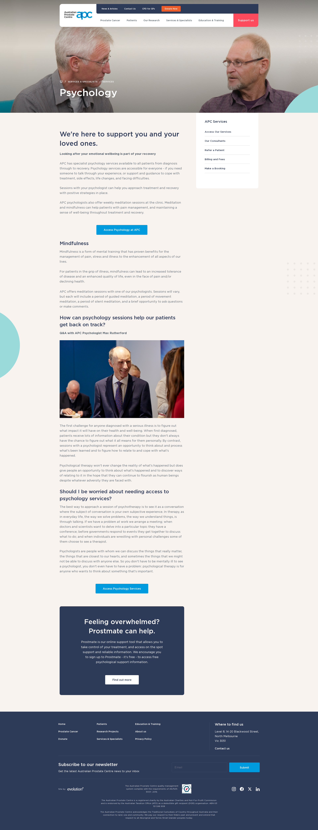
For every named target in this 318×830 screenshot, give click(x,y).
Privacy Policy (143, 739)
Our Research (151, 20)
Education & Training (211, 20)
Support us (246, 20)
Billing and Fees (215, 159)
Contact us (222, 748)
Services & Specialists (179, 20)
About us (140, 731)
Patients (132, 20)
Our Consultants (215, 140)
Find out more (122, 679)
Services (108, 82)
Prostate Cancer (110, 20)
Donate (62, 739)
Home (61, 724)
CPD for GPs (148, 9)
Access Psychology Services (122, 588)
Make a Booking (215, 168)
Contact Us (130, 9)
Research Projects (107, 731)
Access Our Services (218, 131)
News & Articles (110, 9)
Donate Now (171, 9)
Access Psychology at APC (122, 229)
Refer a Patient (214, 150)
